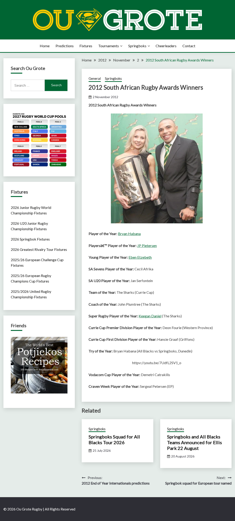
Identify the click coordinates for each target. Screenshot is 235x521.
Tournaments (108, 46)
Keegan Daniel (150, 316)
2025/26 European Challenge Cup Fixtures (37, 262)
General (95, 78)
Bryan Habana (129, 233)
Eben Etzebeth (140, 257)
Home (45, 46)
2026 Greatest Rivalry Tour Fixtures (39, 249)
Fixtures (85, 46)
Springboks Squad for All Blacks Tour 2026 (114, 439)
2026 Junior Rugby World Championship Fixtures (31, 210)
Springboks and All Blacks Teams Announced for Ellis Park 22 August (194, 442)
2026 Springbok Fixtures (30, 239)
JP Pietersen (147, 245)
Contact (188, 46)
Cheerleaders (166, 46)
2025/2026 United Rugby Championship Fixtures (31, 294)
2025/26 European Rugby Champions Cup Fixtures (31, 278)
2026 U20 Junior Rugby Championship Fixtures (29, 226)
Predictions (65, 46)
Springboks (137, 46)
